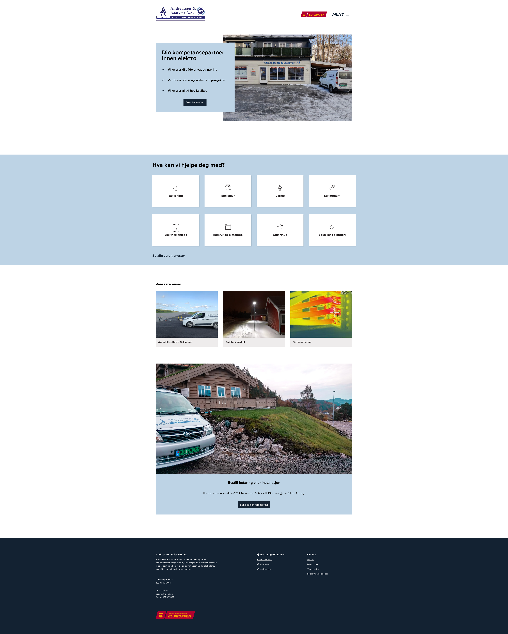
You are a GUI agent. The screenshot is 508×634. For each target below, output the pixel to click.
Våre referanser (264, 569)
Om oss (310, 559)
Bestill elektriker (195, 102)
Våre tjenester (263, 564)
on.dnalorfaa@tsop (164, 594)
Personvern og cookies (317, 574)
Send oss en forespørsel (254, 504)
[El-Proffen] (314, 14)
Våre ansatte (313, 569)
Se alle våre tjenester (168, 255)
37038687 (164, 590)
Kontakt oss (312, 564)
